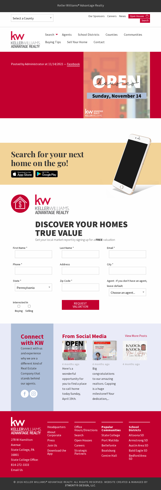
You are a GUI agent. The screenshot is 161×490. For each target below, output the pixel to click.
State (17, 281)
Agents (67, 34)
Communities (133, 34)
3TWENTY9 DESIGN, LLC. (80, 485)
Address (65, 264)
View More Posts (136, 336)
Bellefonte (109, 445)
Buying (19, 311)
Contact (99, 42)
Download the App (56, 451)
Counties (112, 34)
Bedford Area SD (137, 457)
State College (111, 435)
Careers (112, 16)
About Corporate (54, 433)
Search (145, 20)
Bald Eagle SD (138, 450)
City (110, 264)
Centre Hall (109, 455)
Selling (29, 311)
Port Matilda (110, 440)
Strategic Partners (80, 451)
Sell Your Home (77, 42)
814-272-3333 (20, 465)
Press (51, 440)
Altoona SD (136, 435)
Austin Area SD (138, 445)
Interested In (20, 302)
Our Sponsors (96, 16)
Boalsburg (108, 450)
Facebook (73, 64)
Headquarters (56, 427)
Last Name (67, 248)
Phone (17, 264)
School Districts (88, 34)
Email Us (17, 470)
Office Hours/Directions (86, 428)
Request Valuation (80, 304)
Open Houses (137, 16)
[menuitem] (50, 34)
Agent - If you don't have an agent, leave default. (127, 283)
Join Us (52, 445)
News (122, 16)
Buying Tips (53, 42)
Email (111, 248)
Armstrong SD (138, 440)
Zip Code (66, 281)
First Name (20, 248)
